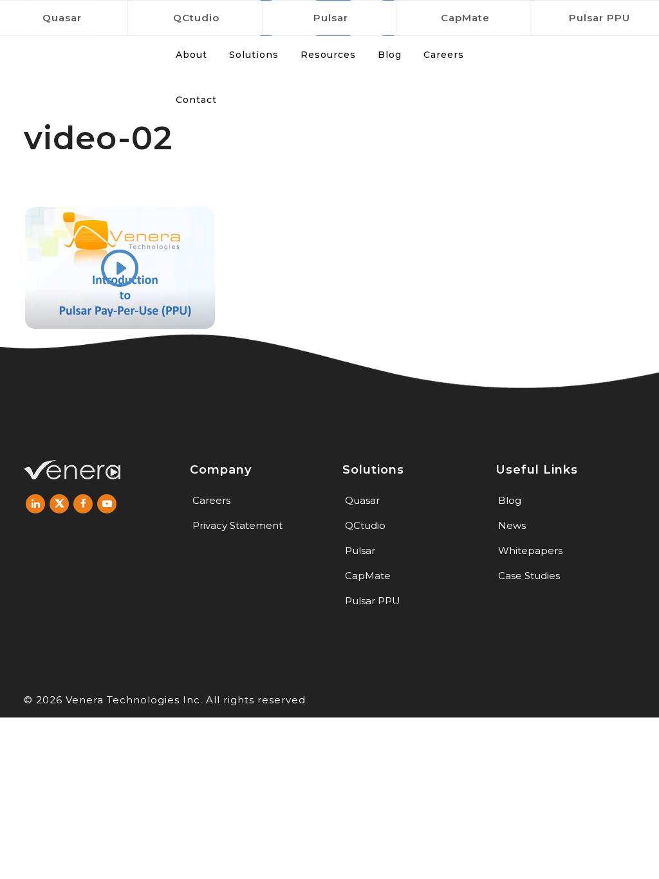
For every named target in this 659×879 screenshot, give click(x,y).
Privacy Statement (237, 525)
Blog (509, 500)
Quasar (362, 500)
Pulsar (330, 18)
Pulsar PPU (372, 601)
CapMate (465, 18)
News (512, 525)
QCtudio (196, 18)
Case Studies (529, 575)
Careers (211, 500)
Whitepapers (530, 550)
